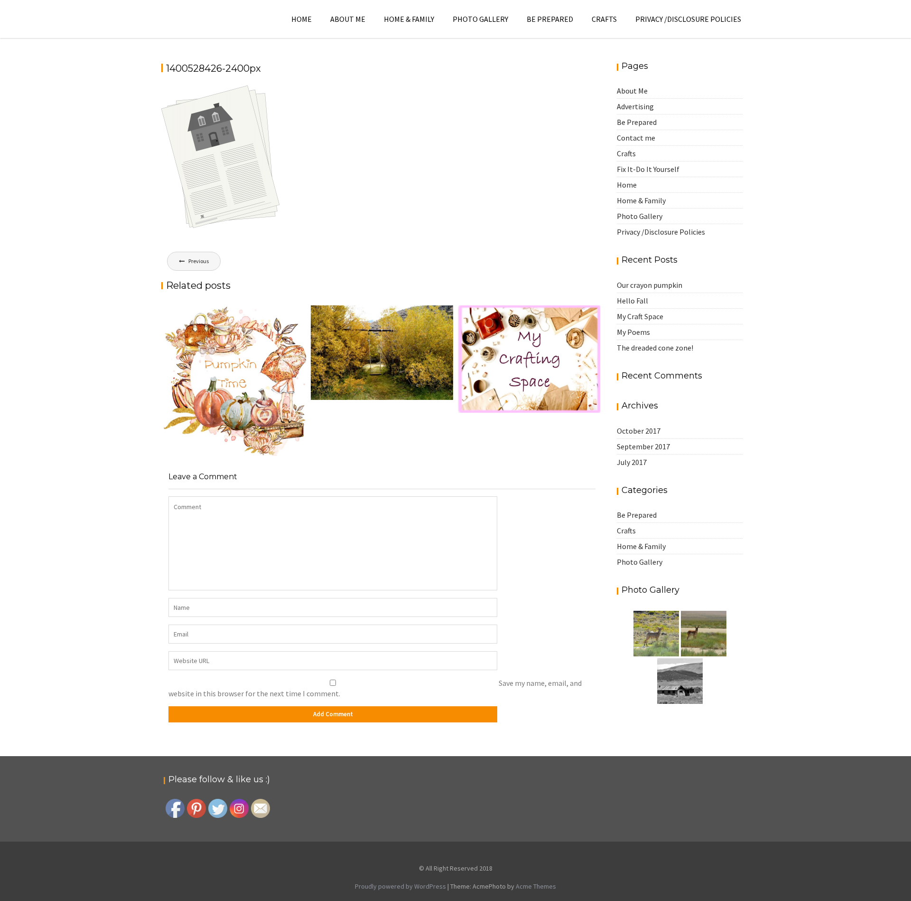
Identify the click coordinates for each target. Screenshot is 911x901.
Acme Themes (536, 886)
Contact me (636, 137)
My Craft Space (640, 316)
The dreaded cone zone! (655, 347)
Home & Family (409, 19)
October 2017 (638, 431)
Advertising (635, 106)
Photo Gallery (480, 19)
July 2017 (632, 462)
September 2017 (643, 446)
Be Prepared (550, 19)
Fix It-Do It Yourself (648, 169)
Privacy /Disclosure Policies (688, 19)
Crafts (604, 19)
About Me (347, 19)
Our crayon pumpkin (649, 285)
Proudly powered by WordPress (400, 886)
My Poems (633, 332)
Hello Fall (632, 300)
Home (301, 19)
